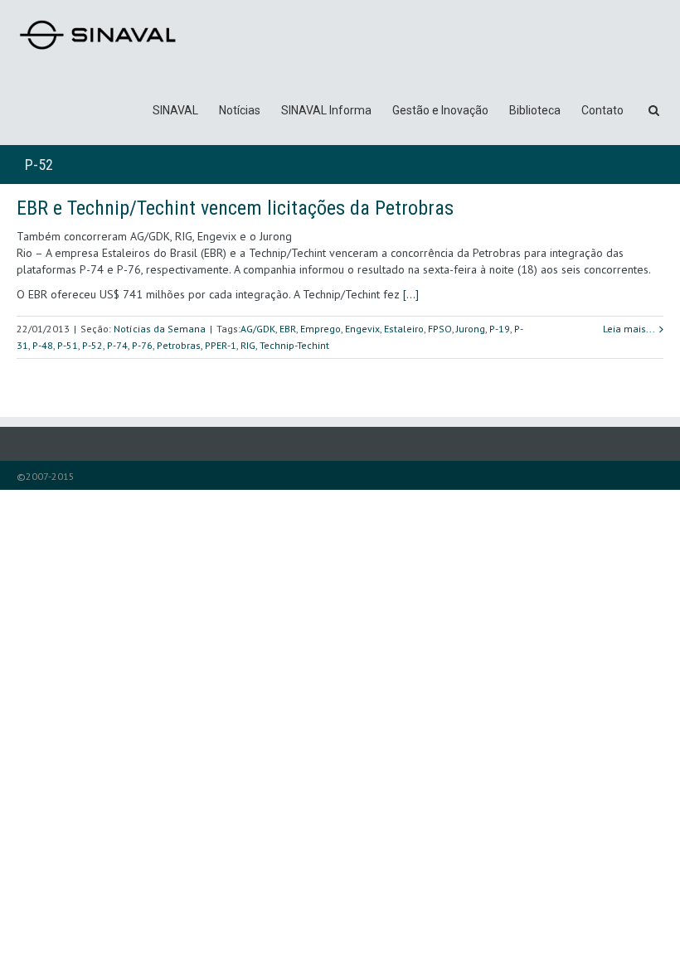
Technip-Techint (294, 345)
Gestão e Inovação (440, 110)
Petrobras (179, 345)
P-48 (42, 345)
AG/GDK (257, 328)
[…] (411, 294)
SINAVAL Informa (326, 110)
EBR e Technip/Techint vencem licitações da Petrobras (235, 208)
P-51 (67, 345)
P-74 (117, 345)
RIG (247, 345)
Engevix (362, 328)
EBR (287, 328)
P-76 (142, 345)
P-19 (499, 328)
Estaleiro (404, 328)
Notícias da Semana (160, 328)
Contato (602, 110)
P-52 (92, 345)
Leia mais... (629, 328)
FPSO (440, 328)
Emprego (320, 328)
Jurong (470, 328)
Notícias (239, 110)
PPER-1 (220, 345)
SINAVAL (175, 110)
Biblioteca (535, 110)
